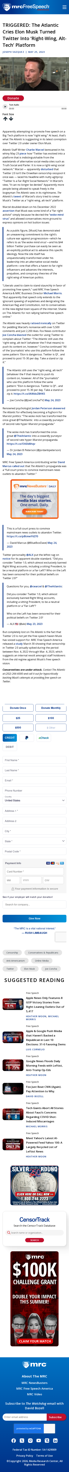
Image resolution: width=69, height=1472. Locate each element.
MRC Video (34, 1394)
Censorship (12, 952)
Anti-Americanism (15, 960)
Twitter (10, 968)
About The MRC (34, 1376)
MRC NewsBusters (34, 1383)
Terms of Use (44, 1455)
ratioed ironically (41, 323)
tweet (17, 196)
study (19, 643)
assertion (8, 210)
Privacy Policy (24, 1455)
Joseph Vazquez (13, 51)
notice (7, 558)
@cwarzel (36, 586)
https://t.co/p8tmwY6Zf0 (22, 536)
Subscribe (55, 1417)
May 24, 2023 (52, 400)
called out (18, 466)
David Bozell (35, 1096)
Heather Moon (36, 1016)
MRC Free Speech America (34, 1388)
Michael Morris (53, 293)
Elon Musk (29, 968)
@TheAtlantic (22, 436)
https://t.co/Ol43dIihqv (21, 444)
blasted (21, 335)
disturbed (47, 169)
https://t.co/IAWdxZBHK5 (29, 393)
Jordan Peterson (42, 408)
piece (23, 153)
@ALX (29, 555)
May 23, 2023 (35, 624)
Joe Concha (9, 335)
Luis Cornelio (35, 1049)
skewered (59, 408)
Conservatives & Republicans (43, 952)
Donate (13, 98)
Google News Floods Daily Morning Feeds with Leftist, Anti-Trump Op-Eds (44, 1065)
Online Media (42, 960)
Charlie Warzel (35, 149)
